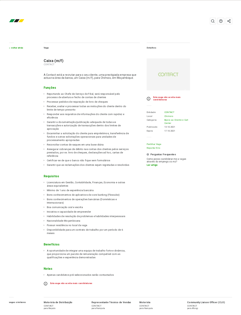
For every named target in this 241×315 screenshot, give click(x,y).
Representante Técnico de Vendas (111, 302)
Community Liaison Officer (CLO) (206, 302)
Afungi (195, 308)
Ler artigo (152, 165)
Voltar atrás (17, 48)
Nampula (100, 308)
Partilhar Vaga (154, 144)
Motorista (144, 302)
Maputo (51, 308)
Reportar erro (153, 148)
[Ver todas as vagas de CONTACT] (168, 74)
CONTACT (169, 112)
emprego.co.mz (22, 21)
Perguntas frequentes (220, 21)
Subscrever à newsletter (229, 21)
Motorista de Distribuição (58, 302)
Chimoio (168, 116)
